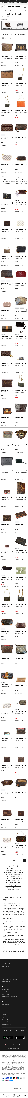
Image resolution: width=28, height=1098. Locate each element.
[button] (25, 7)
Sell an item (5, 994)
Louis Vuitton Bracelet (13, 884)
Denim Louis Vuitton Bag (13, 874)
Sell (3, 986)
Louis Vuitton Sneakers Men (13, 871)
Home (3, 11)
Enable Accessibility (14, 1)
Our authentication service (9, 979)
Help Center (5, 1004)
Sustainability (6, 1017)
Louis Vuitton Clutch (10, 873)
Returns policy (6, 981)
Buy (3, 974)
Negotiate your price (6, 180)
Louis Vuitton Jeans (13, 869)
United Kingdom (10, 1088)
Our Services (6, 963)
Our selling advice (7, 992)
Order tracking (6, 977)
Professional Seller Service (9, 996)
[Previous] (9, 860)
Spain (13, 1089)
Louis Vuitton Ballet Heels (13, 886)
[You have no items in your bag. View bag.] (25, 7)
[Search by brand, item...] (3, 6)
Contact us (5, 1007)
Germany (22, 1088)
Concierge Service (7, 969)
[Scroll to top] (24, 860)
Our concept (5, 966)
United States (16, 1088)
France (4, 1088)
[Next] (18, 860)
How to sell (5, 989)
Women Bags (19, 11)
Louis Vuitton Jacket (13, 867)
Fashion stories (6, 1024)
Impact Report (6, 1019)
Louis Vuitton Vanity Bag (13, 878)
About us (4, 1015)
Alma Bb (20, 873)
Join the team (6, 1022)
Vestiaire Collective (9, 1012)
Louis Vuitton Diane (13, 876)
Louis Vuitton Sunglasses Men (13, 865)
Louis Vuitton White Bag (13, 882)
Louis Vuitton (10, 11)
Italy (15, 1089)
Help (3, 1001)
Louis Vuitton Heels (13, 888)
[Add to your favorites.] (12, 57)
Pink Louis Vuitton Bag (13, 880)
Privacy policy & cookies (13, 1048)
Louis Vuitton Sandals (14, 890)
